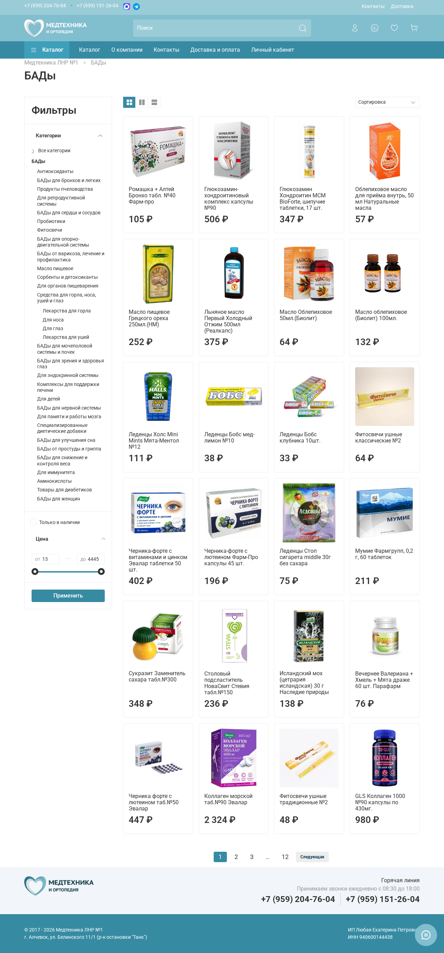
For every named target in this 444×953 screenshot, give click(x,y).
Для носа (53, 320)
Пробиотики (51, 221)
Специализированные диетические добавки (62, 428)
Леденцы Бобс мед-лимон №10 (229, 437)
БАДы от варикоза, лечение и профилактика (70, 257)
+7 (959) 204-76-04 (45, 6)
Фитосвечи (49, 230)
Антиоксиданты (55, 171)
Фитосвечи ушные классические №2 (378, 437)
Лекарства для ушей (66, 337)
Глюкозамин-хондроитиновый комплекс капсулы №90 (228, 198)
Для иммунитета (56, 472)
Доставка (402, 6)
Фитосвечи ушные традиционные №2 (304, 799)
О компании (127, 49)
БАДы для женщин (58, 499)
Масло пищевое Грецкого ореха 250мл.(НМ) (149, 318)
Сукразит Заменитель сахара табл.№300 (157, 676)
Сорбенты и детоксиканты (67, 277)
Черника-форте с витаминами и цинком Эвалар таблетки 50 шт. (158, 560)
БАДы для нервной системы (69, 408)
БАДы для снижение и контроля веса (62, 460)
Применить (68, 595)
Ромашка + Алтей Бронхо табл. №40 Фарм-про (152, 195)
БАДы (38, 161)
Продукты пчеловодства (65, 189)
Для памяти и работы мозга (69, 417)
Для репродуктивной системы (61, 201)
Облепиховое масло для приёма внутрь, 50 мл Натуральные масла (384, 198)
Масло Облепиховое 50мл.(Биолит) (306, 315)
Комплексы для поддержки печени (68, 387)
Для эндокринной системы (68, 375)
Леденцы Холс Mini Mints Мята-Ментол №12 (154, 440)
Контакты (373, 6)
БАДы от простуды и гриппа (69, 449)
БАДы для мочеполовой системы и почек (64, 349)
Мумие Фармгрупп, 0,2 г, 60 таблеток (384, 554)
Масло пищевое (55, 269)
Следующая (312, 857)
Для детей (48, 399)
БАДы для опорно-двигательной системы (63, 242)
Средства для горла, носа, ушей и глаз (66, 298)
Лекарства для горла (67, 311)
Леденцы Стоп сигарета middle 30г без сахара (305, 557)
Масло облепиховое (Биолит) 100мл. (381, 315)
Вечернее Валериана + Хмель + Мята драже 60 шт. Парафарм (384, 679)
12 (285, 856)
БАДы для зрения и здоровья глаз (70, 364)
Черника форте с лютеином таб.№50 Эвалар (154, 802)
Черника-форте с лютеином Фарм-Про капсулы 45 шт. (231, 557)
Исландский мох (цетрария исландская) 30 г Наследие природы (304, 682)
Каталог (52, 49)
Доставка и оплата (215, 49)
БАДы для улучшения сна (66, 440)
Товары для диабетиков (64, 490)
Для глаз (53, 329)
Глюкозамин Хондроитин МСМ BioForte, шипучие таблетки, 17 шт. (303, 198)
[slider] (35, 571)
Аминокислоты (54, 481)
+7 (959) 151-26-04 (97, 6)
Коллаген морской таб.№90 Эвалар (228, 799)
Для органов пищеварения (68, 286)
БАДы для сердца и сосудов (69, 213)
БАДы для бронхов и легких (69, 180)
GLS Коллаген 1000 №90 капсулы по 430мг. (380, 802)
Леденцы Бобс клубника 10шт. (300, 437)
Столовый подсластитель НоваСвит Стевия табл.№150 (226, 683)
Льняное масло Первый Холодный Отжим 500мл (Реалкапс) (228, 321)
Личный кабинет (272, 49)
